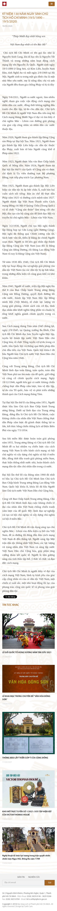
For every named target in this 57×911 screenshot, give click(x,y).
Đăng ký (50, 882)
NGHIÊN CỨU (34, 877)
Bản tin (21, 877)
